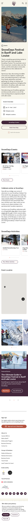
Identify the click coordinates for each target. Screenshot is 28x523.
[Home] (14, 3)
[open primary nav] (2, 3)
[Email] (25, 493)
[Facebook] (2, 493)
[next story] (18, 400)
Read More (6, 391)
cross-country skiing (7, 198)
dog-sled (14, 211)
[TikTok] (21, 493)
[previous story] (10, 400)
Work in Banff (4, 438)
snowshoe (19, 198)
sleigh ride (4, 213)
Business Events (5, 458)
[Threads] (10, 493)
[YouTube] (14, 493)
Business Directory (6, 443)
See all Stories (17, 390)
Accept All (5, 514)
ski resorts (15, 195)
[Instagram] (6, 493)
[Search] (23, 3)
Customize (15, 514)
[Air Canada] (14, 482)
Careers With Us (5, 436)
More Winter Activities (9, 262)
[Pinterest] (17, 493)
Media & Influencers (6, 453)
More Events (6, 180)
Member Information (6, 455)
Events (5, 45)
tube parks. (4, 218)
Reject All (5, 518)
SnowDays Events (14, 122)
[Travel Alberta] (14, 487)
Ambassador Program (7, 441)
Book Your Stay (14, 127)
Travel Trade (4, 460)
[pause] (25, 40)
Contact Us (4, 446)
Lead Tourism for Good (7, 463)
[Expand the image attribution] (20, 343)
